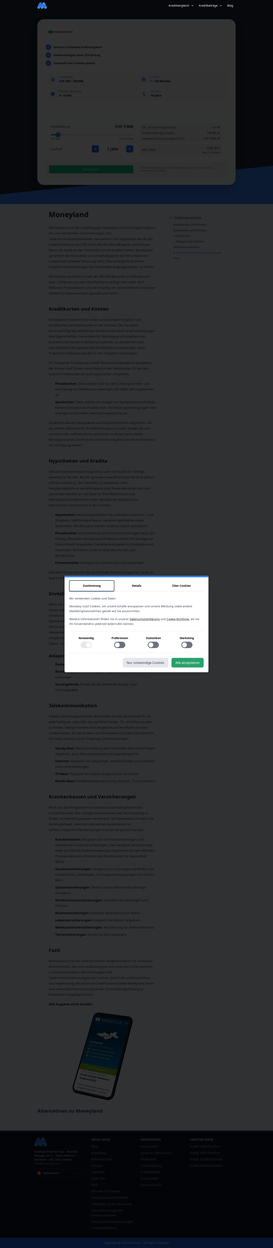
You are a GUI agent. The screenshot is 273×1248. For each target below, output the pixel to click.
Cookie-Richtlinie (178, 619)
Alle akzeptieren (187, 662)
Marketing (187, 638)
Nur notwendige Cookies (145, 662)
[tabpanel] (136, 624)
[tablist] (136, 586)
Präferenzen (120, 638)
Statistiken (153, 638)
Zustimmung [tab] (92, 586)
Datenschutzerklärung (145, 619)
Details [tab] (136, 586)
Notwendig (86, 638)
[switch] (86, 645)
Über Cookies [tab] (181, 586)
